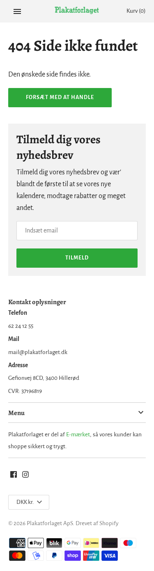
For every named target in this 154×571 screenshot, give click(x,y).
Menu (16, 413)
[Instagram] (25, 476)
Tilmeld (77, 258)
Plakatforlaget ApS (50, 523)
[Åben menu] (17, 11)
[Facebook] (13, 476)
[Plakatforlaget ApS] (77, 11)
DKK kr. (25, 502)
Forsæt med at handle (60, 97)
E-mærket (78, 434)
